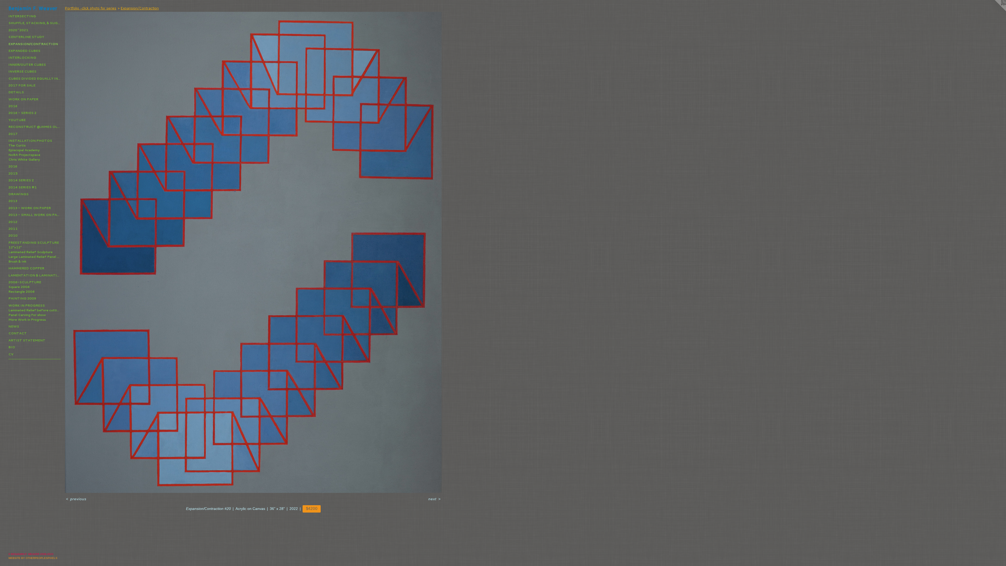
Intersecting (22, 16)
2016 (12, 166)
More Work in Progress (27, 319)
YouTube (17, 120)
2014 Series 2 (21, 180)
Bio (11, 347)
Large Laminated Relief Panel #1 (34, 256)
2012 (12, 222)
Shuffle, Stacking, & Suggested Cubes (34, 23)
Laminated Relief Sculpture (30, 252)
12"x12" (15, 247)
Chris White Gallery (24, 159)
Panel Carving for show (27, 315)
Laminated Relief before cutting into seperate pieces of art (34, 310)
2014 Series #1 (22, 187)
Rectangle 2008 (21, 291)
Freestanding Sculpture (33, 242)
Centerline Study (26, 37)
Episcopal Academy (24, 150)
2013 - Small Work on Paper (34, 215)
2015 (13, 173)
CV (10, 354)
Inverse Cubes (22, 71)
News (13, 326)
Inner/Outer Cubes (27, 64)
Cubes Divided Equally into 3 (34, 78)
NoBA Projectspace (24, 155)
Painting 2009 (22, 298)
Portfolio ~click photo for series (90, 8)
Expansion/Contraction (33, 44)
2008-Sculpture (24, 282)
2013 (12, 201)
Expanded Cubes (24, 50)
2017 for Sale (21, 85)
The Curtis (17, 145)
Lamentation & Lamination (34, 275)
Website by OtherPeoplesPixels (32, 558)
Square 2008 (19, 287)
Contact (17, 333)
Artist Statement (26, 340)
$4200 (312, 508)
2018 (12, 106)
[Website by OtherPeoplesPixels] (995, 10)
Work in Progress (26, 305)
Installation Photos (30, 140)
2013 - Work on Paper (29, 208)
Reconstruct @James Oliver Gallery (34, 126)
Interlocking (22, 57)
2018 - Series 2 (22, 113)
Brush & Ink (17, 261)
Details (16, 92)
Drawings (18, 194)
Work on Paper (23, 99)
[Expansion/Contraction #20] (253, 252)
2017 (13, 134)
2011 (13, 228)
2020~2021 (18, 30)
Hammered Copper (26, 268)
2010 (13, 235)
